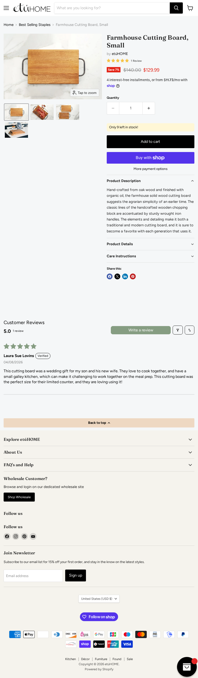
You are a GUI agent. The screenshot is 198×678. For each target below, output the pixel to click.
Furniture (101, 659)
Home (9, 25)
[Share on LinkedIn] (125, 276)
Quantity (113, 97)
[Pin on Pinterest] (133, 276)
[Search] (176, 8)
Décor (85, 659)
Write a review (140, 330)
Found (117, 659)
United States (96, 599)
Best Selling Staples (34, 25)
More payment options (151, 169)
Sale (130, 659)
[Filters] (178, 330)
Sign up (75, 575)
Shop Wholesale (19, 497)
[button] (16, 112)
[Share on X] (117, 276)
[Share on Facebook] (110, 276)
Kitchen (70, 659)
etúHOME (120, 54)
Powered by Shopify (99, 669)
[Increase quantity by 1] (149, 108)
